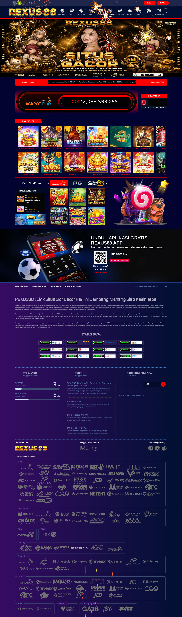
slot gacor (25, 314)
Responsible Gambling (40, 286)
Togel (101, 14)
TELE (147, 384)
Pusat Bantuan (56, 286)
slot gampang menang (62, 323)
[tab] (59, 183)
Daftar (162, 3)
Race (91, 14)
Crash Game (120, 14)
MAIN (30, 136)
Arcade (130, 14)
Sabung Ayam (159, 14)
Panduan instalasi (119, 260)
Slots (72, 14)
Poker (139, 14)
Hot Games (62, 14)
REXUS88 (18, 305)
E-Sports (149, 14)
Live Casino (81, 14)
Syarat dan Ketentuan (73, 286)
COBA (60, 194)
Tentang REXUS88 (21, 286)
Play (46, 104)
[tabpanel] (91, 48)
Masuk (149, 3)
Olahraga (110, 14)
